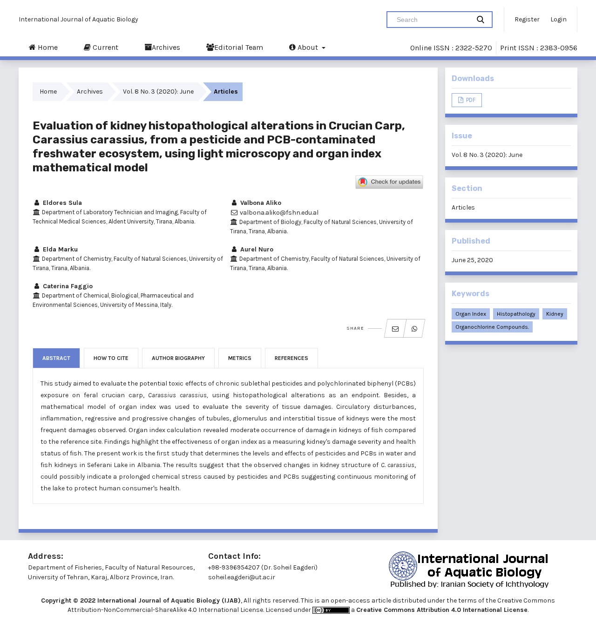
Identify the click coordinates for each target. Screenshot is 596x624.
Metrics (239, 358)
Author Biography (178, 358)
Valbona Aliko (259, 203)
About (308, 47)
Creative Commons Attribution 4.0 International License (442, 610)
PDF (470, 99)
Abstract (56, 358)
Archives (166, 47)
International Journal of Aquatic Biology (78, 19)
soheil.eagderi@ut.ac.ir (241, 577)
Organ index (470, 314)
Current (104, 47)
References (291, 358)
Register (527, 19)
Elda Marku (59, 249)
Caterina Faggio (67, 286)
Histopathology (516, 314)
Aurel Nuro (255, 249)
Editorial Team (238, 47)
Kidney (554, 314)
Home (47, 47)
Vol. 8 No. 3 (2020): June (158, 91)
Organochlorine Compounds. (492, 327)
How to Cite (111, 358)
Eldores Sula (61, 203)
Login (558, 19)
